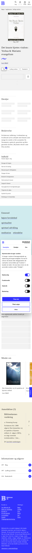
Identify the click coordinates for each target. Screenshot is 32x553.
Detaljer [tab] (16, 247)
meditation (6, 233)
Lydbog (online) (13, 69)
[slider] (16, 28)
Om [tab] (26, 247)
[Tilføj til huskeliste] (28, 76)
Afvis (16, 309)
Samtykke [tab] (6, 247)
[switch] (27, 280)
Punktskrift (25, 69)
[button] (16, 465)
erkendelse (17, 233)
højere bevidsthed (9, 218)
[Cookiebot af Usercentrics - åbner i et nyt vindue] (22, 242)
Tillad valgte (16, 304)
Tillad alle (16, 299)
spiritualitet (6, 223)
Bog (4, 69)
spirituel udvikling (9, 228)
